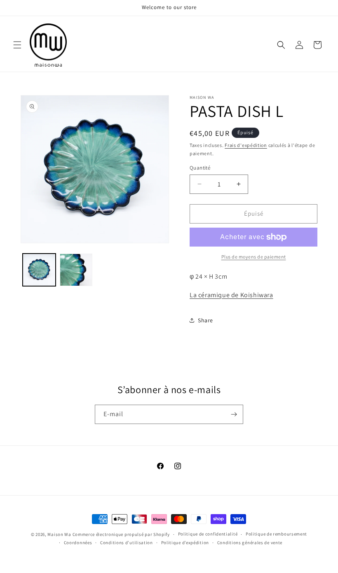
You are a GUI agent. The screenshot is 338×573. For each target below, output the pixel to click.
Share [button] (205, 320)
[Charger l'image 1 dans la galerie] (39, 270)
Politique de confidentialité (208, 534)
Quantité (200, 167)
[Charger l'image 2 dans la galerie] (76, 270)
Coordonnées (78, 542)
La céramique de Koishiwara (231, 295)
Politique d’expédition (185, 542)
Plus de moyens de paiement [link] (253, 257)
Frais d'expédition (246, 145)
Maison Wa (59, 534)
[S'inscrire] (234, 414)
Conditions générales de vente (249, 542)
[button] (17, 45)
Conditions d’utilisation (126, 542)
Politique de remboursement (276, 534)
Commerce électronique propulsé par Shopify (121, 534)
